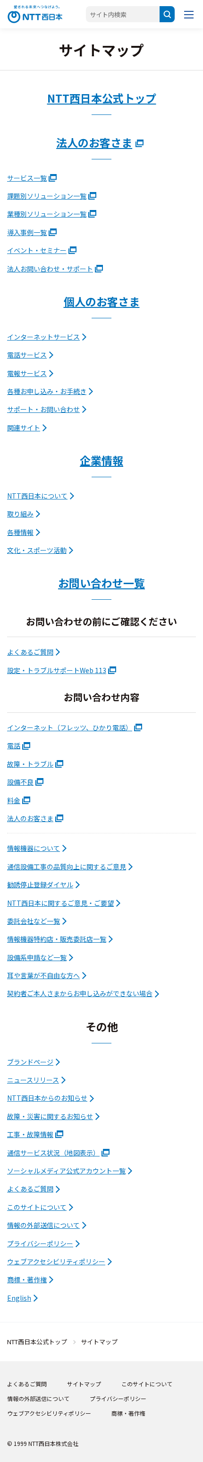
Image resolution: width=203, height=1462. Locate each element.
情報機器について (33, 848)
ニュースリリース (33, 1080)
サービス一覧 (27, 178)
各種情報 (20, 532)
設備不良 (20, 782)
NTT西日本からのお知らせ (47, 1098)
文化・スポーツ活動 (37, 550)
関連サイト (23, 427)
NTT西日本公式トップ (101, 98)
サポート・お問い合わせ (43, 409)
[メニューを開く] (189, 14)
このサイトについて (37, 1207)
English (19, 1298)
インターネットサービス (43, 336)
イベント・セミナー (37, 250)
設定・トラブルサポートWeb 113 (56, 670)
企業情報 (101, 460)
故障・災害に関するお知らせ (50, 1116)
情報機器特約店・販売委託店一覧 (56, 939)
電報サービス (27, 373)
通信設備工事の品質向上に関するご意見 (66, 866)
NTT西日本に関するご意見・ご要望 (60, 903)
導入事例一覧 (27, 232)
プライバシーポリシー (40, 1243)
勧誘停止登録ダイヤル (40, 884)
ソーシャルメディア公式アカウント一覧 (66, 1170)
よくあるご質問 (30, 652)
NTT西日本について (37, 495)
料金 (13, 800)
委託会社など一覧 (33, 921)
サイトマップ (84, 1384)
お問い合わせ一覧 (101, 583)
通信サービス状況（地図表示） (53, 1152)
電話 (13, 745)
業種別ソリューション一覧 (46, 214)
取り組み (20, 513)
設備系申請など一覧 (37, 957)
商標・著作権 (27, 1279)
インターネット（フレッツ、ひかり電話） (69, 727)
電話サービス (27, 354)
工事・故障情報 (30, 1134)
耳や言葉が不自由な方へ (43, 975)
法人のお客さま (94, 142)
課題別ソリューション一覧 (46, 196)
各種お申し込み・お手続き (46, 391)
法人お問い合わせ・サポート (50, 268)
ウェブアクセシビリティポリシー (56, 1261)
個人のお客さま (102, 301)
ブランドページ (30, 1062)
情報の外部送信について (43, 1225)
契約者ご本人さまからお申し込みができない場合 (79, 993)
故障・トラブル (30, 764)
